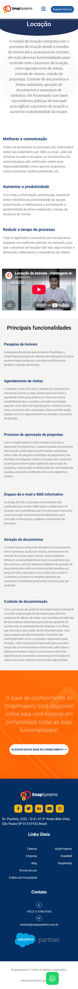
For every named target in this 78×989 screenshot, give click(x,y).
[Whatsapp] (52, 978)
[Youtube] (49, 809)
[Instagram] (60, 809)
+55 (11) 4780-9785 (39, 911)
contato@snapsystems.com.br (39, 924)
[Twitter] (29, 809)
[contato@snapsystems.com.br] (39, 918)
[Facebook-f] (18, 809)
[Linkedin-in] (39, 809)
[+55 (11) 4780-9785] (39, 905)
